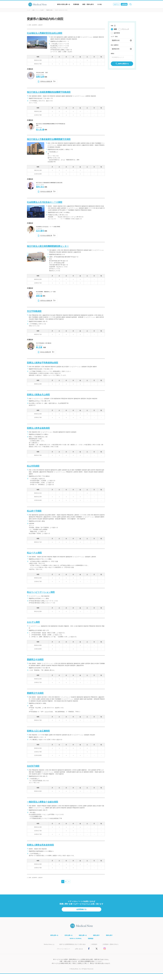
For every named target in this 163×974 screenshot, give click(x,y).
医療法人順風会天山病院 (38, 394)
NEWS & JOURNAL (76, 938)
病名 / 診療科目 (114, 45)
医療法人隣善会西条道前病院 (40, 845)
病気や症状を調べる (63, 4)
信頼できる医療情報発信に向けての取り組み (72, 944)
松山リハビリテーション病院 (41, 592)
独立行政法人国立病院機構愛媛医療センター (48, 246)
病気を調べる (54, 935)
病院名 (112, 53)
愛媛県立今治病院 (35, 659)
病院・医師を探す (88, 4)
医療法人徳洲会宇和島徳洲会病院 (42, 362)
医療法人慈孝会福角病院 (38, 428)
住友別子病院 (33, 766)
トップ (28, 10)
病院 (115, 29)
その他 (99, 4)
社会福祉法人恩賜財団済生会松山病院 (44, 33)
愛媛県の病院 (49, 10)
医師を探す (109, 935)
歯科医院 (117, 33)
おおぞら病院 (33, 622)
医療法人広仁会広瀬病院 (38, 731)
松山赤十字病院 (34, 511)
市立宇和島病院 (34, 311)
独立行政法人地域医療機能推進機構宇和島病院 (49, 92)
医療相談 (76, 4)
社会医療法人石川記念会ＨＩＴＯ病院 (44, 202)
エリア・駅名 (114, 36)
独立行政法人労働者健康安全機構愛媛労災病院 (49, 139)
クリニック (125, 29)
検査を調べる (83, 935)
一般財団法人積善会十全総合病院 (42, 802)
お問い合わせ (79, 949)
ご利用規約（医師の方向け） (110, 944)
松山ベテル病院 (34, 553)
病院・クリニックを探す (38, 10)
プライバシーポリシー (63, 949)
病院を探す (96, 935)
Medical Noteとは (49, 944)
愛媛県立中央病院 (35, 693)
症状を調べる (69, 935)
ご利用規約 (94, 944)
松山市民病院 (33, 466)
